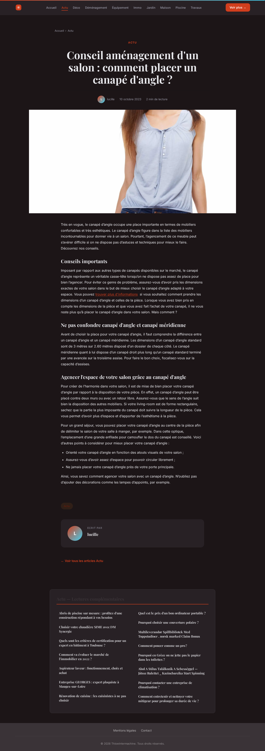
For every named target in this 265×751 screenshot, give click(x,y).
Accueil (51, 7)
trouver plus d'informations (116, 294)
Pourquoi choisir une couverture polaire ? (168, 622)
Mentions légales (124, 730)
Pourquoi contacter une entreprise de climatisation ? (165, 685)
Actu (64, 7)
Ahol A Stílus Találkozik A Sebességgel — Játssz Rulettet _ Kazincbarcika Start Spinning (171, 671)
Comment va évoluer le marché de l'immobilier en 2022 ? (84, 656)
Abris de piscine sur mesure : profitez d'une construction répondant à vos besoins (90, 615)
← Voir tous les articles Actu (82, 561)
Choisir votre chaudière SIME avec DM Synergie (87, 629)
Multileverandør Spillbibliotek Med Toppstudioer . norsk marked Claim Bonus (169, 634)
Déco (76, 7)
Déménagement (96, 7)
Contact (146, 730)
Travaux (196, 7)
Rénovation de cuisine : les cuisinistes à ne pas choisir (92, 698)
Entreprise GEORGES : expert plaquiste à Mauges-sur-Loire (89, 684)
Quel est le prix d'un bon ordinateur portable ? (172, 613)
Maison (165, 7)
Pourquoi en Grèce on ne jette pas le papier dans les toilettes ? (169, 657)
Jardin (151, 7)
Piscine (181, 7)
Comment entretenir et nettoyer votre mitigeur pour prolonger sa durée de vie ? (168, 698)
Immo (138, 7)
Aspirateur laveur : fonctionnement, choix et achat (91, 670)
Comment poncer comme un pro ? (162, 646)
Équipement (120, 7)
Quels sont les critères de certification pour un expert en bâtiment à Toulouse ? (92, 643)
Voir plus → (238, 7)
